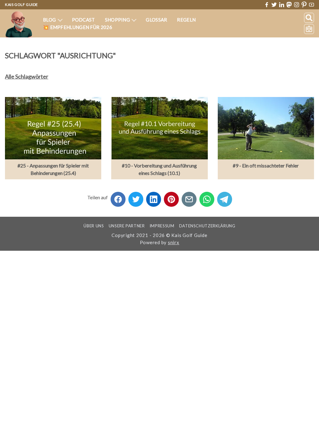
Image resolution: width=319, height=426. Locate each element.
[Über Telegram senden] (224, 197)
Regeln (186, 19)
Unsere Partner (127, 225)
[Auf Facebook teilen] (118, 197)
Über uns (93, 225)
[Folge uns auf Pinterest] (304, 5)
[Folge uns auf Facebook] (266, 4)
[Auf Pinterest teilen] (171, 197)
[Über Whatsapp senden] (206, 197)
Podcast (83, 19)
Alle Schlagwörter (26, 76)
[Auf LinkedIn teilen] (153, 197)
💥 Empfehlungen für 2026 (77, 27)
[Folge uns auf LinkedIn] (281, 4)
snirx (173, 242)
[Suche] (309, 18)
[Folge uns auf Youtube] (311, 5)
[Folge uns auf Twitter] (274, 4)
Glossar (156, 19)
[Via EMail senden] (189, 197)
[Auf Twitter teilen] (135, 197)
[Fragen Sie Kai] (309, 29)
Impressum (162, 225)
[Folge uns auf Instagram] (296, 4)
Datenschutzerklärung (207, 225)
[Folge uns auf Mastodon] (289, 4)
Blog (50, 19)
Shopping (118, 19)
